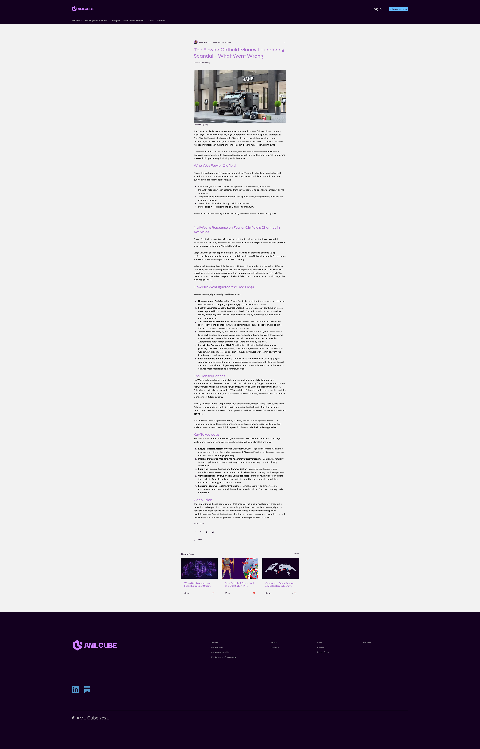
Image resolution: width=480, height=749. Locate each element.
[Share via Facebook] (195, 532)
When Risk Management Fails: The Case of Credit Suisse (197, 584)
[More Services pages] (81, 20)
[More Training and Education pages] (108, 20)
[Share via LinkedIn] (207, 532)
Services (214, 642)
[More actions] (284, 42)
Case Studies (199, 523)
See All (296, 554)
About (319, 642)
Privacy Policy (323, 652)
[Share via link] (213, 532)
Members (367, 642)
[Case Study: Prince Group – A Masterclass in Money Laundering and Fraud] (280, 568)
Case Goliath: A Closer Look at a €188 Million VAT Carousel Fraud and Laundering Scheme (239, 584)
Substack (275, 647)
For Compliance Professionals (223, 657)
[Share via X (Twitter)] (201, 532)
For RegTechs (217, 647)
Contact (320, 647)
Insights (274, 642)
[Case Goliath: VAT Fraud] (240, 568)
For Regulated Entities (220, 652)
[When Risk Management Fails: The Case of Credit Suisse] (199, 568)
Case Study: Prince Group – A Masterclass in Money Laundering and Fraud (279, 584)
